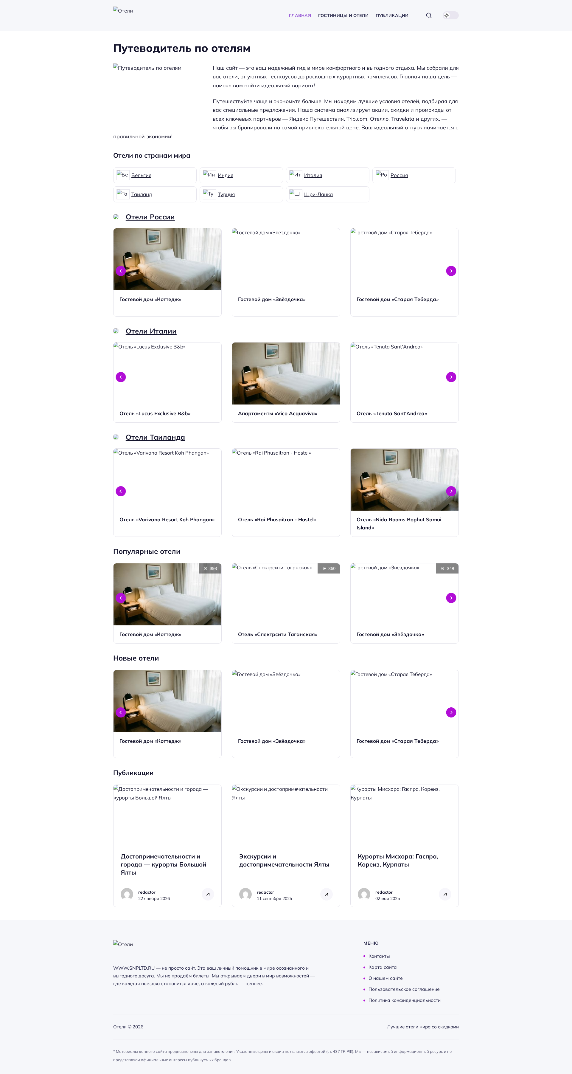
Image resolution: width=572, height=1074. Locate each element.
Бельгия (141, 175)
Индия (225, 175)
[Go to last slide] (121, 271)
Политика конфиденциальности (405, 1000)
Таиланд (141, 194)
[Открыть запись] (167, 272)
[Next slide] (451, 271)
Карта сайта (383, 967)
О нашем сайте (386, 978)
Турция (226, 194)
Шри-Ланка (318, 194)
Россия (399, 175)
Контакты (379, 956)
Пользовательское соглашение (404, 989)
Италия (313, 175)
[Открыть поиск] (429, 15)
